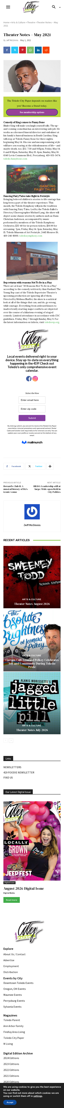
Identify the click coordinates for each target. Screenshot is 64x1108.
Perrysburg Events (14, 1000)
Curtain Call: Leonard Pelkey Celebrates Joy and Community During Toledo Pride (32, 663)
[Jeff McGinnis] (32, 511)
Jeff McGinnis (12, 40)
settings (37, 1096)
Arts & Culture (18, 22)
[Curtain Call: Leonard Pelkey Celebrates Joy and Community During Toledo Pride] (32, 640)
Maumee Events (12, 994)
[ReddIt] (46, 50)
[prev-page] (5, 740)
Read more (11, 899)
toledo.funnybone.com (15, 158)
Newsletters (12, 767)
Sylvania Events (12, 1006)
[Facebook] (6, 50)
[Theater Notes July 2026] (32, 703)
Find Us (8, 777)
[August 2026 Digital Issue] (32, 841)
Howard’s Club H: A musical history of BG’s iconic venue (15, 489)
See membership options (32, 112)
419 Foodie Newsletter (18, 772)
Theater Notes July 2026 (32, 730)
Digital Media (9, 893)
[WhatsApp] (30, 50)
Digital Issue (9, 882)
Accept (10, 1102)
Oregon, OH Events (14, 988)
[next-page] (11, 740)
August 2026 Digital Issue (23, 888)
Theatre (31, 22)
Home (6, 22)
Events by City (13, 978)
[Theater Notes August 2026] (32, 577)
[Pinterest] (22, 50)
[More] (50, 466)
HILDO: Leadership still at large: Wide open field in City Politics (47, 489)
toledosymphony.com (31, 235)
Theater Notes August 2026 (32, 604)
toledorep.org (52, 322)
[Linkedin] (38, 50)
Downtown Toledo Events (18, 983)
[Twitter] (14, 50)
